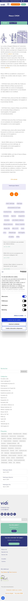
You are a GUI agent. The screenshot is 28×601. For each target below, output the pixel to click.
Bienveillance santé (17, 433)
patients (10, 54)
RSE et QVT (4, 414)
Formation (3, 395)
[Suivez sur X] (14, 514)
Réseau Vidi (3, 412)
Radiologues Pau (7, 484)
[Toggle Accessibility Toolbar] (3, 598)
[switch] (24, 301)
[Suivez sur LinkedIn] (2, 514)
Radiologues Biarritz (14, 185)
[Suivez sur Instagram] (5, 514)
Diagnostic (3, 438)
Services (13, 457)
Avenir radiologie (5, 381)
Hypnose (3, 397)
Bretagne (25, 433)
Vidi (14, 462)
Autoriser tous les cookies (14, 320)
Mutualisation (11, 448)
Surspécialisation (19, 457)
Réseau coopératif (5, 409)
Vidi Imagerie (4, 426)
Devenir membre (15, 4)
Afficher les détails (18, 315)
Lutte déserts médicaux (6, 404)
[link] (4, 572)
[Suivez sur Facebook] (8, 514)
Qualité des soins (22, 450)
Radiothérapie (4, 455)
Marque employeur (5, 407)
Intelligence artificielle (11, 443)
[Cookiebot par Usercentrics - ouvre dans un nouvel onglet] (20, 272)
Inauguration (4, 400)
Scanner (3, 457)
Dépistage (3, 386)
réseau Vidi (20, 455)
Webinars (18, 462)
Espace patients (4, 1)
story (2, 421)
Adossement (3, 433)
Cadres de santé (4, 436)
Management (4, 448)
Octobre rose (18, 448)
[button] (16, 194)
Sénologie (10, 460)
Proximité (12, 450)
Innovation (3, 402)
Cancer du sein (13, 436)
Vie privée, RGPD (19, 593)
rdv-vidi (14, 531)
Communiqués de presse (7, 383)
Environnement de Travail (7, 388)
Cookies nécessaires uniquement (14, 328)
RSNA (2, 416)
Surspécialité (4, 460)
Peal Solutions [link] (13, 572)
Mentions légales (9, 593)
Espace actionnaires (14, 1)
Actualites (3, 378)
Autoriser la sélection (14, 324)
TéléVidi (23, 4)
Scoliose (8, 457)
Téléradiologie (4, 423)
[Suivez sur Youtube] (11, 514)
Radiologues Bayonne (8, 477)
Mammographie (4, 445)
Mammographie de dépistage (15, 445)
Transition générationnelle (19, 460)
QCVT (17, 450)
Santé (2, 419)
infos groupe (14, 179)
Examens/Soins (4, 390)
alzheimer (10, 433)
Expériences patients (6, 393)
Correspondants (20, 436)
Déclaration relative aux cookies (14, 590)
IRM (18, 443)
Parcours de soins (5, 450)
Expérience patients (17, 438)
